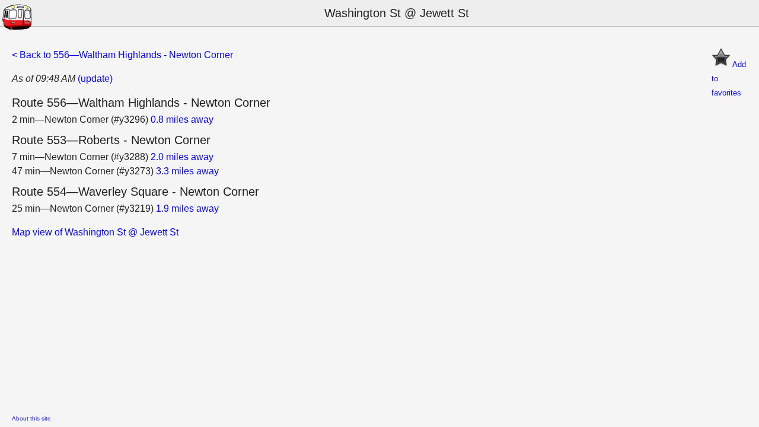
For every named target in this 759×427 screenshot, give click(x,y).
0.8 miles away (182, 119)
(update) (95, 79)
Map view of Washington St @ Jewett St (95, 232)
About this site (31, 418)
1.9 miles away (187, 208)
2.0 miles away (182, 157)
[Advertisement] (367, 323)
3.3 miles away (187, 171)
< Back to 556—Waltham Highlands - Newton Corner (122, 55)
